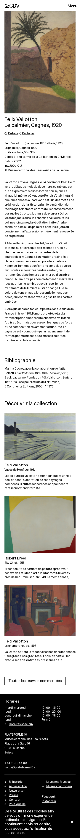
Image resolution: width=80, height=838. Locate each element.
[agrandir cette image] (40, 62)
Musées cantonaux (59, 786)
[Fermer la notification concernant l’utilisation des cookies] (72, 822)
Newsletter (17, 790)
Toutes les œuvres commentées (35, 681)
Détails (13, 133)
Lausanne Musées (58, 781)
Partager (28, 133)
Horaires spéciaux (21, 724)
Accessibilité (18, 786)
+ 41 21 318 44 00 (15, 763)
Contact (14, 799)
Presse (13, 795)
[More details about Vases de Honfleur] (40, 436)
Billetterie (16, 781)
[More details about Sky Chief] (40, 524)
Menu (72, 6)
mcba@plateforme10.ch (20, 767)
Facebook (48, 796)
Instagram (49, 801)
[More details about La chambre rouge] (40, 610)
